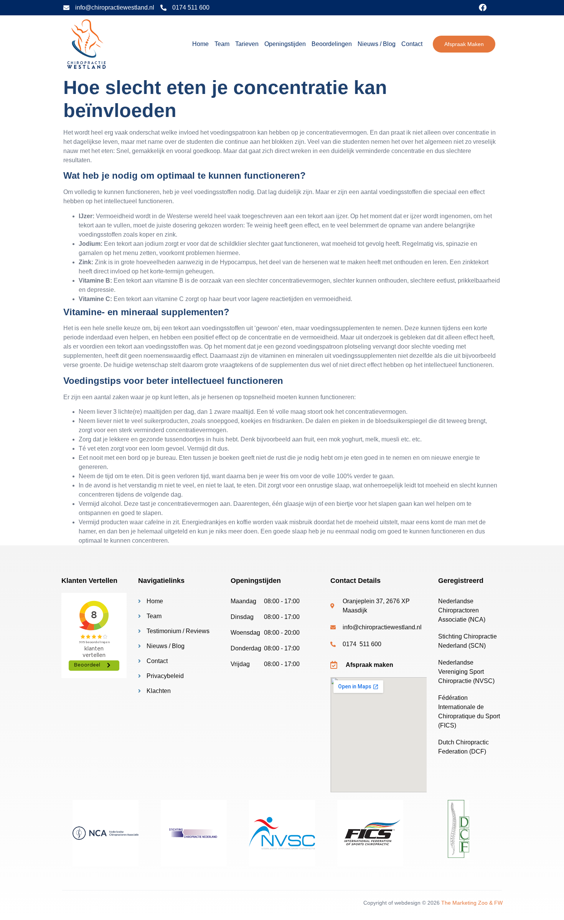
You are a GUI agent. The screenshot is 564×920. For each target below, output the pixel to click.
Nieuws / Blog (377, 44)
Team (221, 44)
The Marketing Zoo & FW (472, 903)
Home (200, 44)
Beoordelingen (332, 44)
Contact (411, 44)
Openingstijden (285, 44)
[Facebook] (482, 8)
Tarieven (247, 44)
